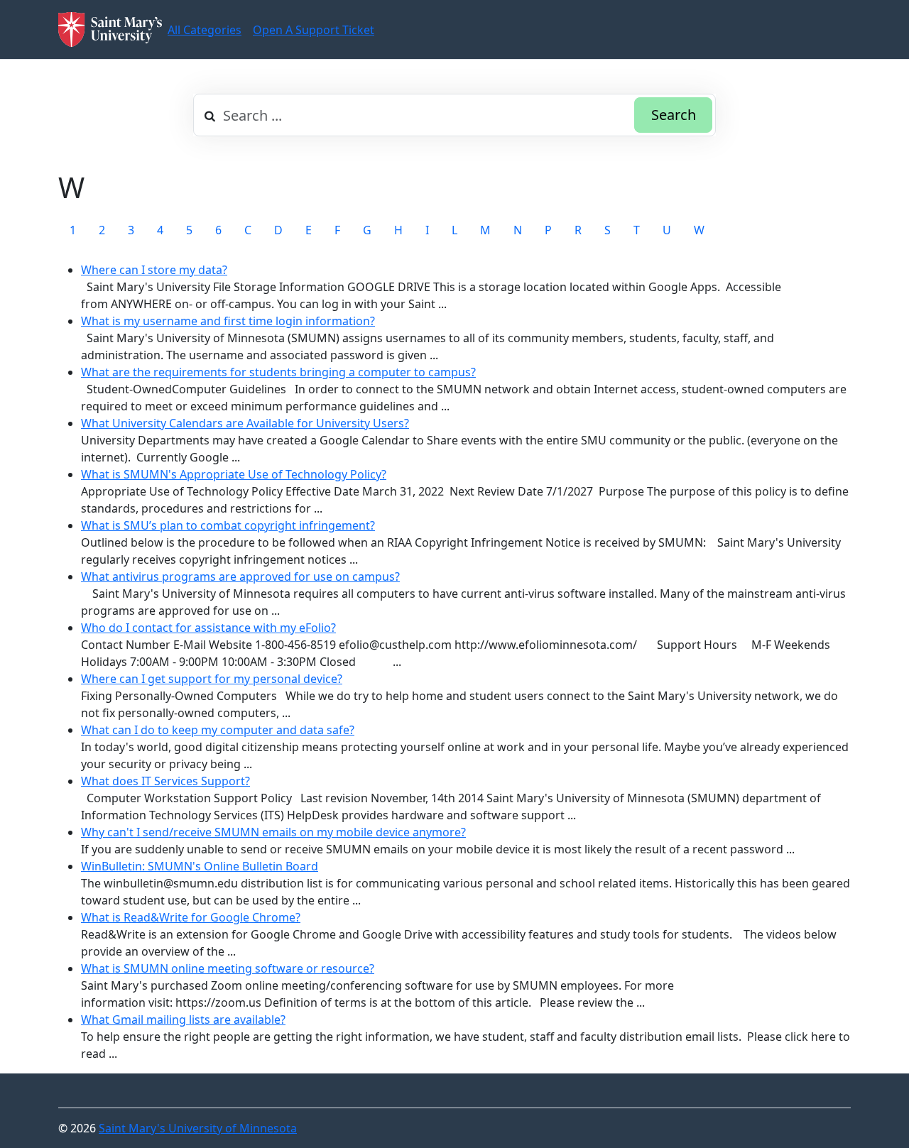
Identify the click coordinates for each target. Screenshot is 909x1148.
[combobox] (454, 115)
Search (673, 114)
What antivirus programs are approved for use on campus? (240, 576)
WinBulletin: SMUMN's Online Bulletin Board (199, 866)
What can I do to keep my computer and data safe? (217, 730)
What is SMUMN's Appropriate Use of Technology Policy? (233, 474)
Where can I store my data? (154, 270)
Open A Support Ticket (313, 30)
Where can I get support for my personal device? (211, 679)
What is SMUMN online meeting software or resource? (227, 968)
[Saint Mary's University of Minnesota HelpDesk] (110, 29)
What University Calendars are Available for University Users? (245, 423)
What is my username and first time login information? (228, 321)
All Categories (204, 30)
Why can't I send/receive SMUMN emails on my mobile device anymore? (273, 832)
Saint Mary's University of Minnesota (198, 1128)
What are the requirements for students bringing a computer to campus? (278, 372)
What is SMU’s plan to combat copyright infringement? (228, 525)
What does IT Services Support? (165, 781)
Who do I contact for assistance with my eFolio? (208, 627)
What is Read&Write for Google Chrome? (190, 917)
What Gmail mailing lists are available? (183, 1019)
